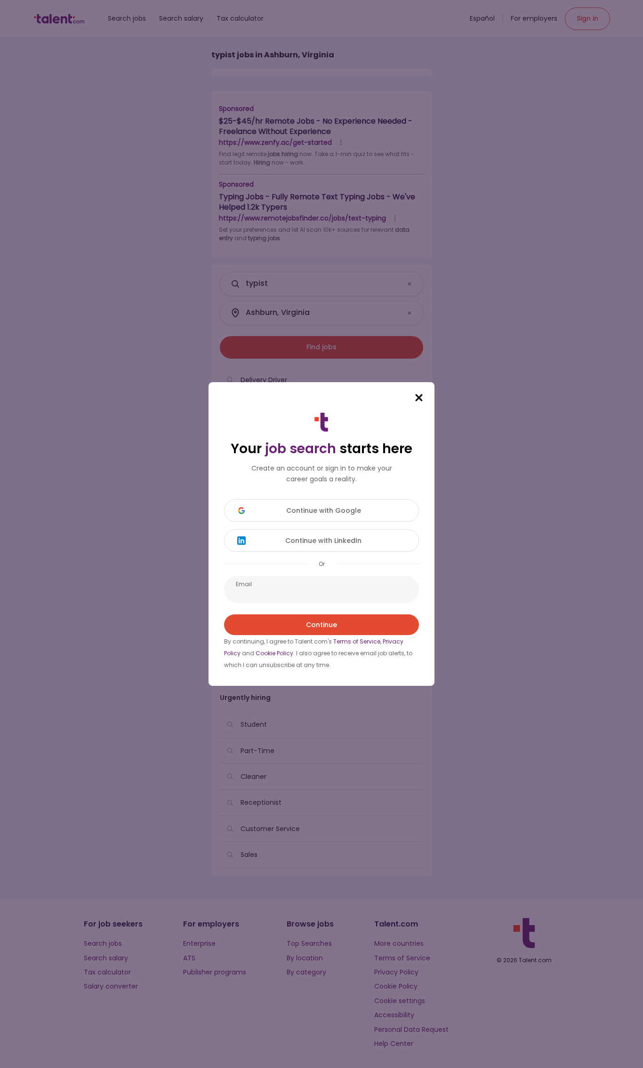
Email (244, 584)
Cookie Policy (274, 653)
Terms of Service (356, 641)
